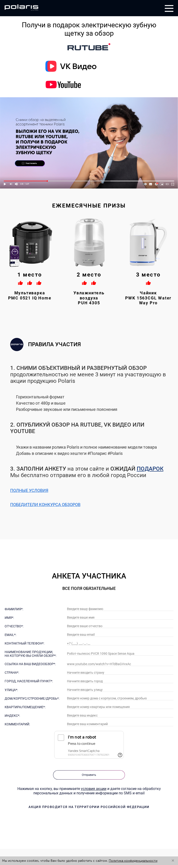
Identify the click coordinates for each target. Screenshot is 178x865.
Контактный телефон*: (24, 643)
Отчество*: (14, 626)
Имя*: (9, 618)
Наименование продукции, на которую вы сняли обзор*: (30, 653)
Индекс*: (12, 715)
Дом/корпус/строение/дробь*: (32, 698)
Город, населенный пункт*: (29, 681)
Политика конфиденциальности (133, 861)
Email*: (10, 635)
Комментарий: (17, 724)
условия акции (93, 788)
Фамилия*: (14, 609)
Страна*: (12, 672)
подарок (150, 469)
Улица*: (11, 690)
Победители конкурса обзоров (45, 504)
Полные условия (29, 490)
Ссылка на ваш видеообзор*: (30, 664)
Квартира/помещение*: (25, 707)
